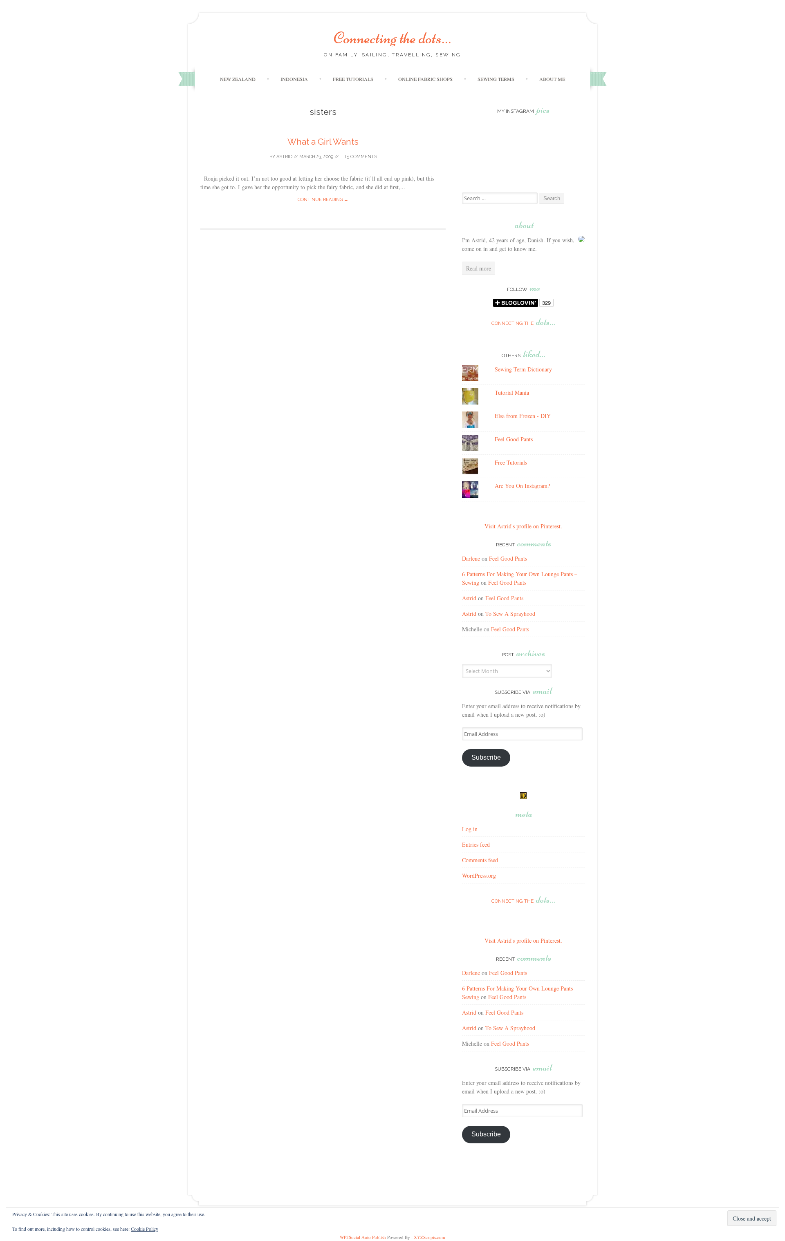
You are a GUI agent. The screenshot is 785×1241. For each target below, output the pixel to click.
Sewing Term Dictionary (523, 369)
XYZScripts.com (429, 1237)
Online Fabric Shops (425, 79)
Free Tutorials (353, 79)
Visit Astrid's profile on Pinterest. (523, 526)
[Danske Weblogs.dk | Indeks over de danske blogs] (523, 797)
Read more (478, 268)
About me (552, 79)
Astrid (284, 156)
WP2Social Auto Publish (363, 1237)
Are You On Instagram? (522, 486)
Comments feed (480, 860)
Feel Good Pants (514, 439)
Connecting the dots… (392, 38)
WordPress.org (479, 875)
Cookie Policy (144, 1228)
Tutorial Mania (512, 392)
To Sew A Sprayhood (510, 613)
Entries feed (476, 844)
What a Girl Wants (323, 141)
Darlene (471, 558)
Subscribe (486, 757)
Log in (470, 829)
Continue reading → (323, 199)
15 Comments (360, 156)
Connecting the (523, 323)
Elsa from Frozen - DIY (523, 416)
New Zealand (238, 79)
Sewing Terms (496, 79)
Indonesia (294, 79)
